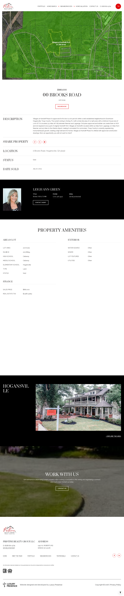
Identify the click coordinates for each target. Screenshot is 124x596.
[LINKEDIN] (119, 555)
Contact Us (75, 556)
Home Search (52, 6)
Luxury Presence (55, 585)
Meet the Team (17, 556)
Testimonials (61, 556)
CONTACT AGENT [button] (40, 202)
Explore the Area (114, 436)
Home (5, 556)
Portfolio (41, 6)
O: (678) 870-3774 (105, 6)
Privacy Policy (115, 585)
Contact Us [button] (62, 488)
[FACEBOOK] (114, 555)
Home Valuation (82, 6)
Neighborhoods (66, 6)
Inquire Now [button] (62, 106)
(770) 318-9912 (58, 196)
